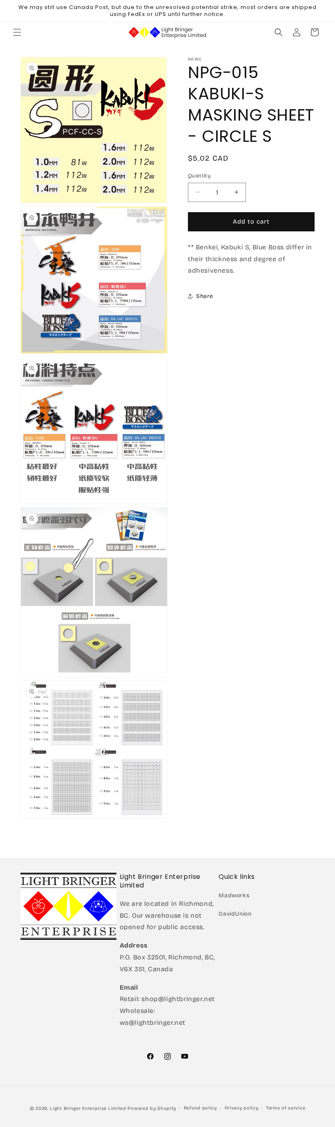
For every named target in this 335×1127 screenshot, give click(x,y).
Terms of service (285, 1108)
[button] (17, 32)
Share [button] (204, 296)
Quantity (199, 176)
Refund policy (200, 1108)
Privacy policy (242, 1108)
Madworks (234, 895)
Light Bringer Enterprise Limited (88, 1108)
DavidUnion (235, 913)
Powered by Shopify (151, 1108)
